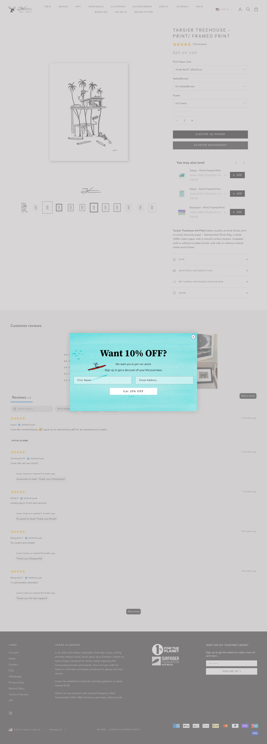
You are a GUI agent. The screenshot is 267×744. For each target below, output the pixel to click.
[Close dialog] (193, 337)
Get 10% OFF (133, 391)
